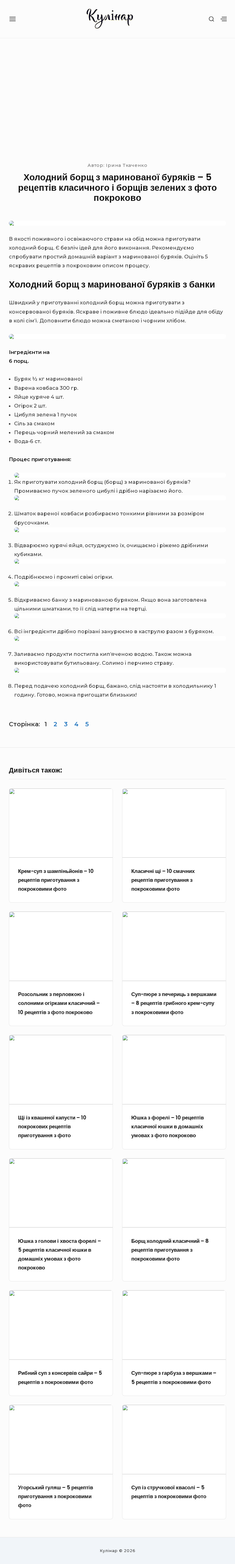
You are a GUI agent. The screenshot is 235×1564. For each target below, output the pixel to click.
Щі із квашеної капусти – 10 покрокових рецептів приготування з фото (52, 1126)
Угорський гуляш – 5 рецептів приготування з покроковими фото (55, 1496)
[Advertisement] (117, 99)
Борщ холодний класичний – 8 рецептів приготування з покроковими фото (170, 1250)
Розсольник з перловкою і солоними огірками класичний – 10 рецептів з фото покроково (59, 1003)
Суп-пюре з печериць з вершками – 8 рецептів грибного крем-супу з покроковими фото (173, 1003)
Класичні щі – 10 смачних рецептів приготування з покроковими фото (163, 880)
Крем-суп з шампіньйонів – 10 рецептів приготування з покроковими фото (56, 880)
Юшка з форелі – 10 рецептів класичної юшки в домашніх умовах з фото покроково (167, 1126)
